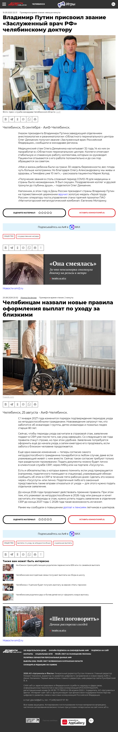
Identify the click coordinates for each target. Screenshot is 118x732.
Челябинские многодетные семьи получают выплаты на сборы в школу (50, 575)
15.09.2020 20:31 (10, 12)
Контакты (28, 654)
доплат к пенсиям (75, 507)
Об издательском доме (35, 650)
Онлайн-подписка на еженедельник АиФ (69, 650)
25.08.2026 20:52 (10, 297)
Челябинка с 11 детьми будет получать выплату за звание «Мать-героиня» (51, 585)
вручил (63, 194)
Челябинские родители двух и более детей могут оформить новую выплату (52, 595)
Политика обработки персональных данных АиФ (48, 658)
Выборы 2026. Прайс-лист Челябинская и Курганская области (53, 661)
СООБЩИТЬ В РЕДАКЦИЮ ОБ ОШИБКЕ (40, 665)
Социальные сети (44, 654)
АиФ (58, 112)
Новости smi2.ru (13, 288)
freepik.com (8, 397)
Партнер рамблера (50, 720)
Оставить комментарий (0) (92, 213)
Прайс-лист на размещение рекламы (73, 654)
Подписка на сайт (100, 650)
